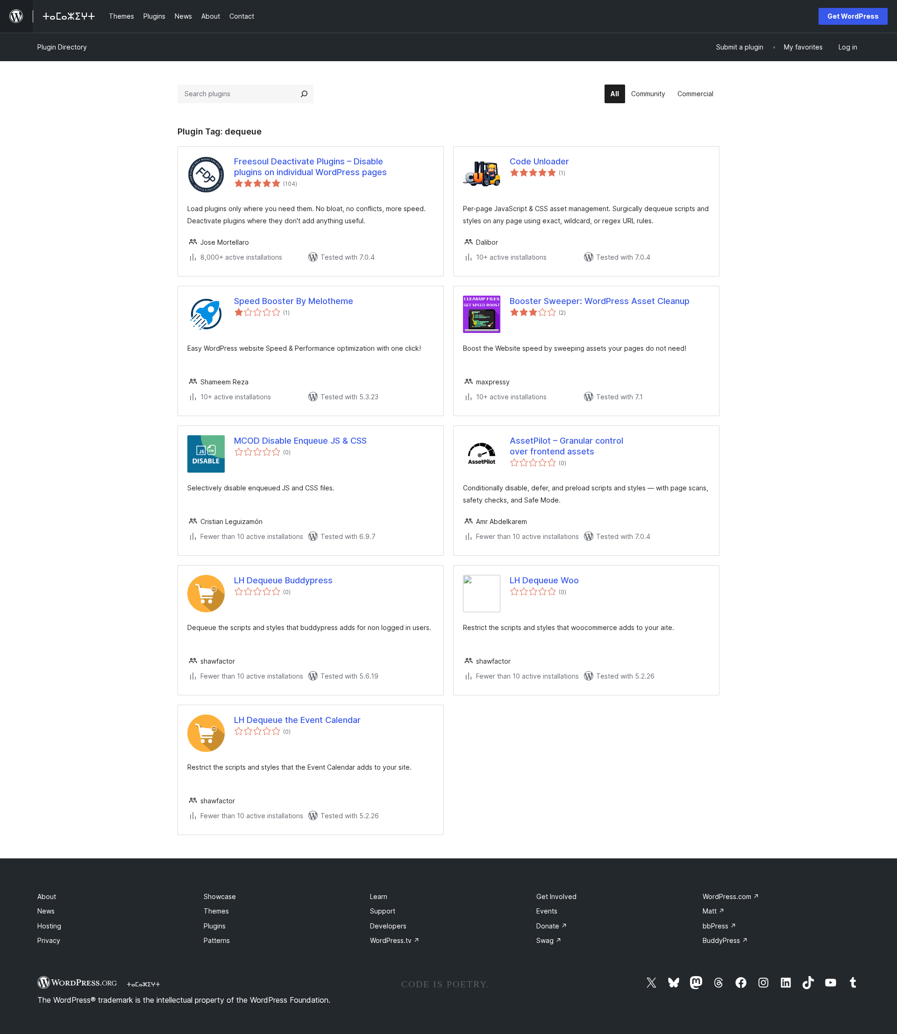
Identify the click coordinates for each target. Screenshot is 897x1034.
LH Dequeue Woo (544, 580)
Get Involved (556, 896)
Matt (714, 911)
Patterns (217, 940)
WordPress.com (731, 896)
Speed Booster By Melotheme (293, 301)
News (46, 911)
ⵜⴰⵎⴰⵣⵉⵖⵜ (143, 984)
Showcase (220, 896)
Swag (549, 940)
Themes (216, 911)
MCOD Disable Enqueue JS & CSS (300, 441)
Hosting (49, 926)
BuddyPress (725, 940)
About (46, 896)
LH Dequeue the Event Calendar (297, 720)
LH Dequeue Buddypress (283, 580)
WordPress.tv (395, 940)
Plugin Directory (62, 47)
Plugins (215, 926)
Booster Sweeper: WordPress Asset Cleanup (600, 301)
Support (382, 911)
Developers (388, 926)
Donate (551, 926)
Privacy (48, 940)
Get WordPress (853, 16)
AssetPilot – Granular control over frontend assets (566, 446)
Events (546, 911)
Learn (378, 896)
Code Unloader (539, 161)
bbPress (719, 926)
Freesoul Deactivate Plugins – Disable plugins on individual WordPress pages (310, 166)
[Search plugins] (304, 94)
